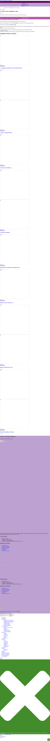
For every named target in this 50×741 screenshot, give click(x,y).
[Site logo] (25, 6)
